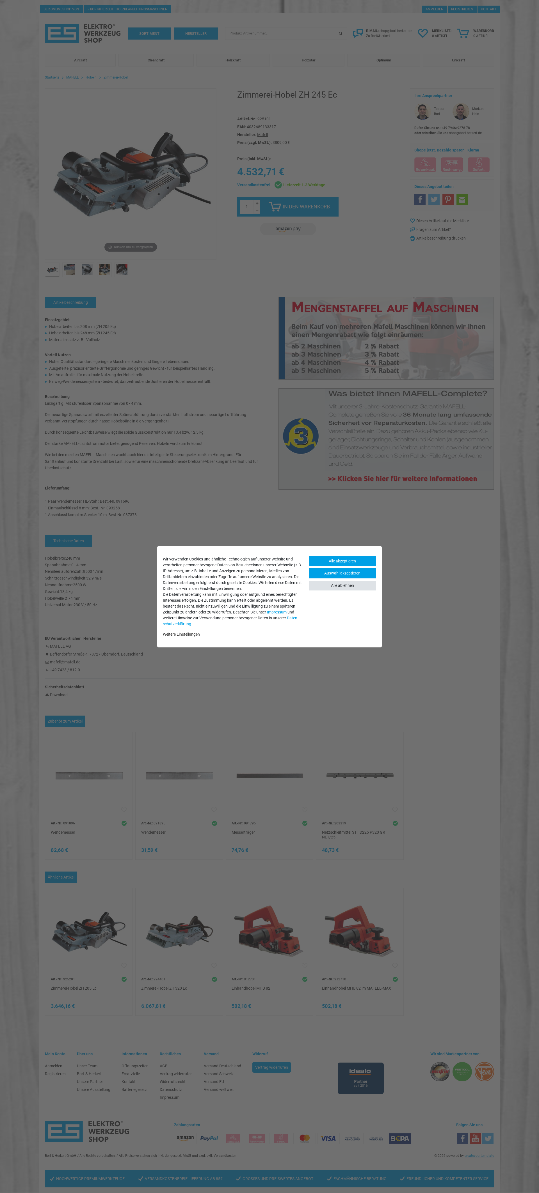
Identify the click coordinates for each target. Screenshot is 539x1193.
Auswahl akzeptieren (342, 573)
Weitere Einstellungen (181, 634)
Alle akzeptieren (342, 561)
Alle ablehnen (342, 585)
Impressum (277, 612)
